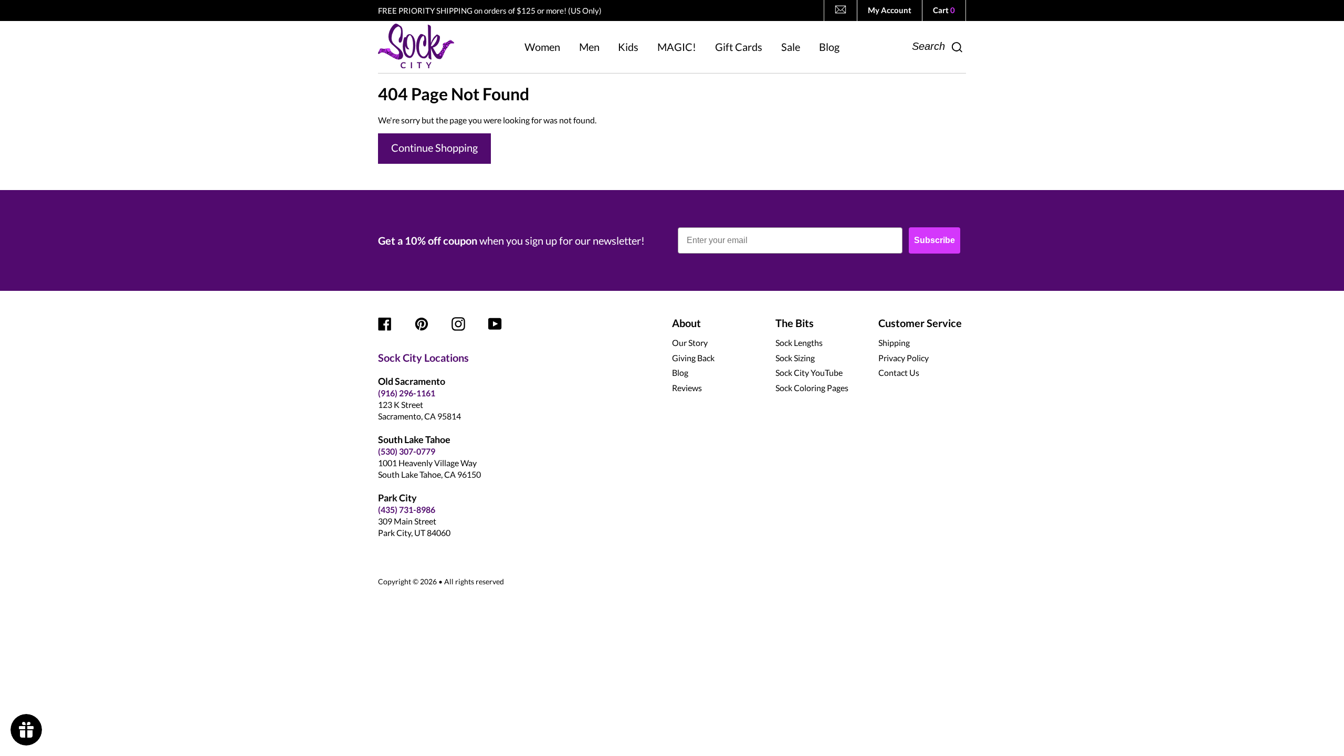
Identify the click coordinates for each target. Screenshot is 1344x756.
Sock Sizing (795, 358)
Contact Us (898, 372)
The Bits (794, 323)
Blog (680, 372)
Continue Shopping (434, 147)
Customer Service (920, 323)
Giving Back (693, 358)
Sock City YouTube (809, 372)
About (686, 323)
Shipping (894, 343)
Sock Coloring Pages (811, 388)
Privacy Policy (903, 358)
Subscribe (934, 240)
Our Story (690, 343)
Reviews (687, 388)
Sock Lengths (799, 343)
